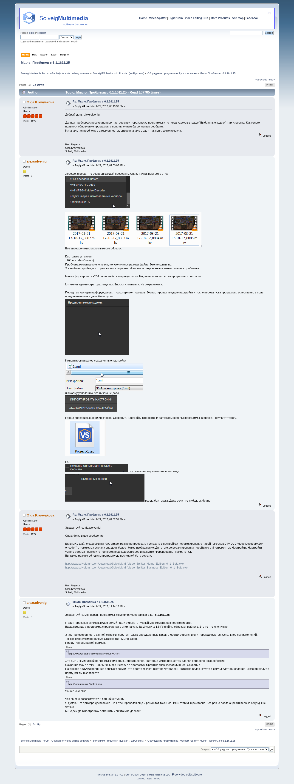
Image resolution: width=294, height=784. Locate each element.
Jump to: (205, 749)
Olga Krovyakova (40, 102)
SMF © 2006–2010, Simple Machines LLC (147, 774)
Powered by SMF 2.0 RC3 (109, 774)
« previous (261, 79)
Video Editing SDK (197, 18)
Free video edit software (187, 774)
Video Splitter (158, 18)
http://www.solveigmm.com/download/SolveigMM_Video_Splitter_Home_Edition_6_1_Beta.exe (124, 563)
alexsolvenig (37, 161)
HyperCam (176, 18)
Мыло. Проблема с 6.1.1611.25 (93, 602)
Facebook (252, 18)
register (41, 32)
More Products (220, 18)
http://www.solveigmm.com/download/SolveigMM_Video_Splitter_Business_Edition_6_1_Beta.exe (126, 567)
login (31, 32)
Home (143, 18)
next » (271, 79)
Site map (237, 18)
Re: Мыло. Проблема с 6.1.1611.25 (96, 101)
